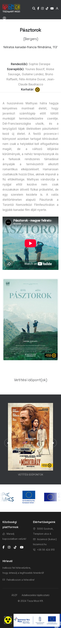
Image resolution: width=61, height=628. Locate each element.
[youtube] (21, 547)
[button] (8, 443)
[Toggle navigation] (4, 18)
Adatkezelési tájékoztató (35, 595)
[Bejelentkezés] (56, 8)
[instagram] (9, 547)
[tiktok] (15, 547)
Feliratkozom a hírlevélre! (21, 579)
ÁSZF (14, 595)
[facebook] (3, 547)
